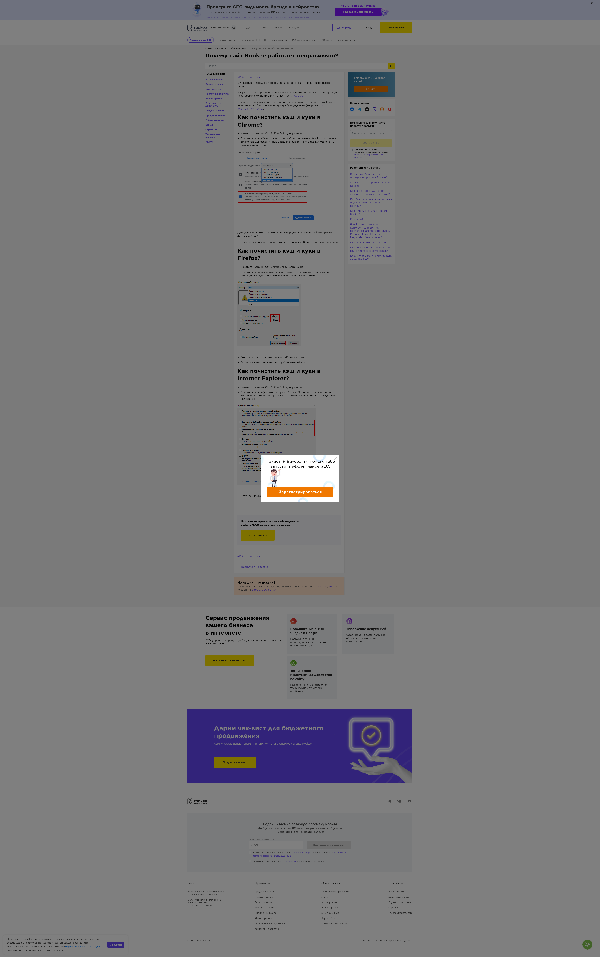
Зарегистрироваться (300, 492)
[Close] (335, 458)
